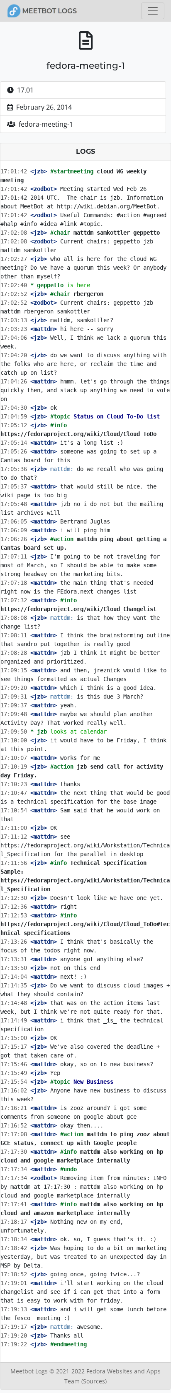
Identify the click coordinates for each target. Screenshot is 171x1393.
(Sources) (94, 1381)
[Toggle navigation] (152, 11)
